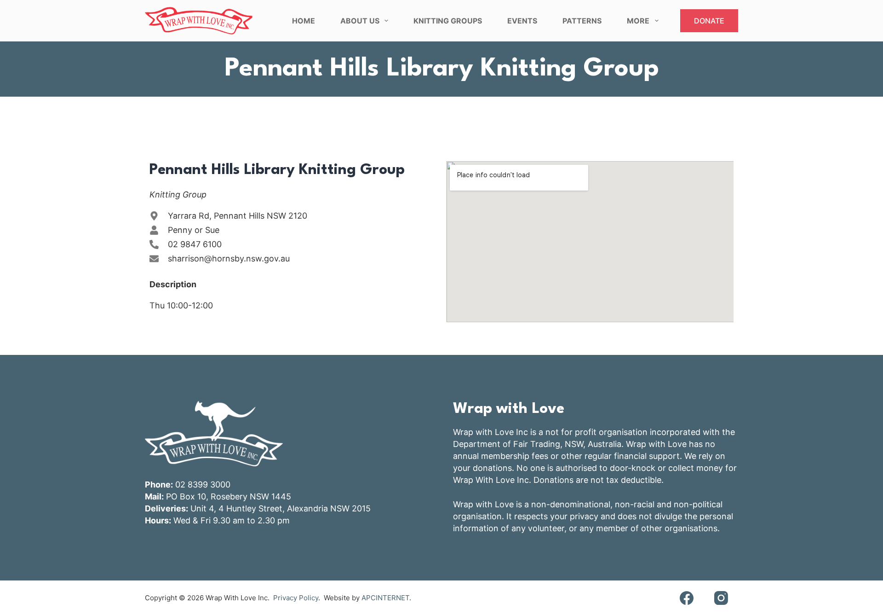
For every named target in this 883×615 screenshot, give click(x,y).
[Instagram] (721, 597)
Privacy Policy (295, 597)
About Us (359, 20)
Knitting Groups (447, 20)
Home (303, 20)
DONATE (709, 20)
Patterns (582, 20)
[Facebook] (686, 597)
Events (522, 20)
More (638, 20)
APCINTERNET (385, 597)
